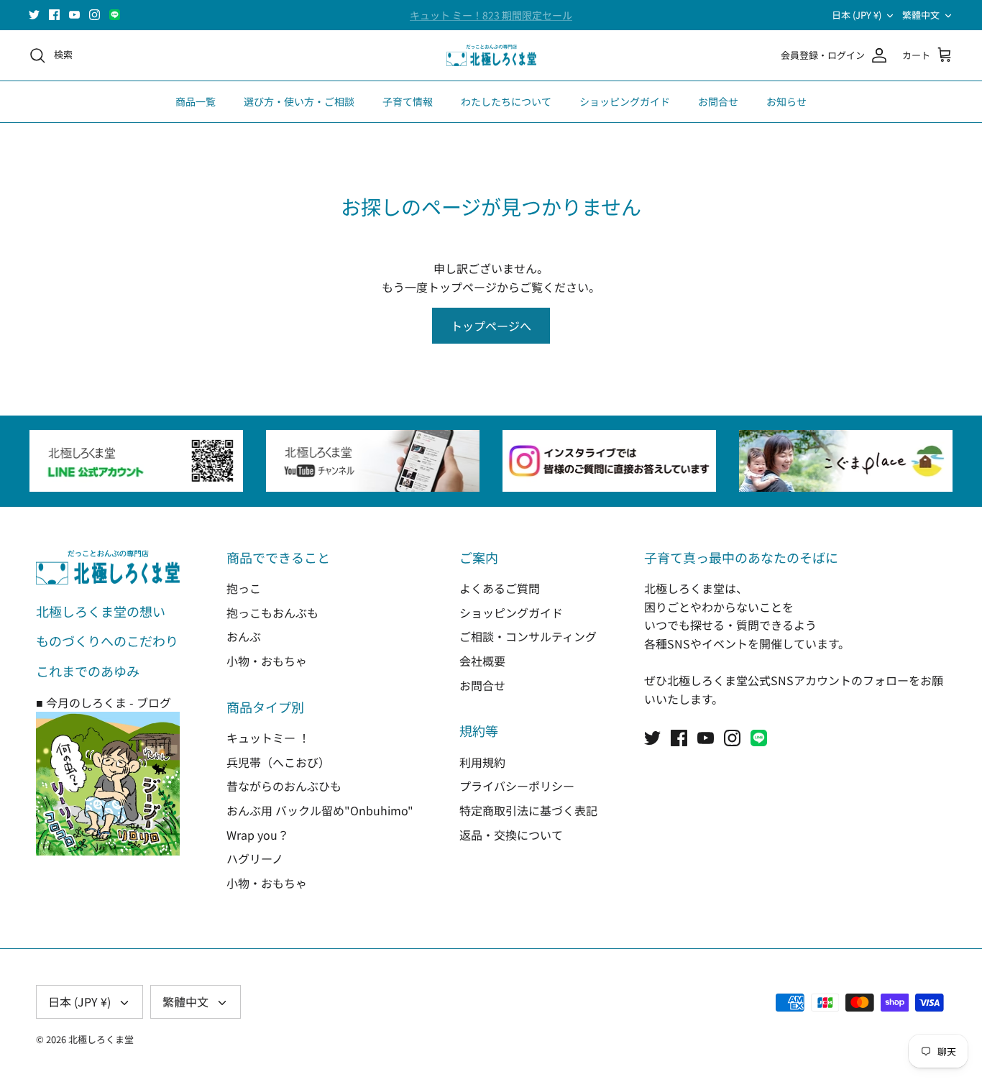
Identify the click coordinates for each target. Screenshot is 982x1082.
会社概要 (482, 660)
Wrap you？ (257, 834)
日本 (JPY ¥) (856, 15)
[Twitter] (34, 14)
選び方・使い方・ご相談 (299, 101)
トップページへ (491, 325)
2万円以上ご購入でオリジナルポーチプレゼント (491, 21)
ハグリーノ (254, 858)
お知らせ (786, 101)
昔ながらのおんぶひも (283, 785)
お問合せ (718, 101)
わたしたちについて (506, 101)
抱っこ (243, 588)
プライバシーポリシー (516, 785)
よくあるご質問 (499, 588)
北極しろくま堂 (101, 1039)
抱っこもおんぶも (272, 612)
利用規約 (482, 762)
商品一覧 (195, 101)
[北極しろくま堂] (491, 56)
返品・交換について (511, 834)
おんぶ (243, 636)
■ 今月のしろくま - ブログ (103, 702)
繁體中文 (921, 15)
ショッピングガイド (624, 101)
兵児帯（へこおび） (278, 762)
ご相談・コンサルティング (528, 636)
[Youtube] (74, 14)
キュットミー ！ (268, 737)
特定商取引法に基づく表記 (528, 810)
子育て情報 (407, 101)
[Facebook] (54, 14)
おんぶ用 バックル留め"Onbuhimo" (319, 810)
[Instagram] (94, 14)
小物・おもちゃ (266, 660)
